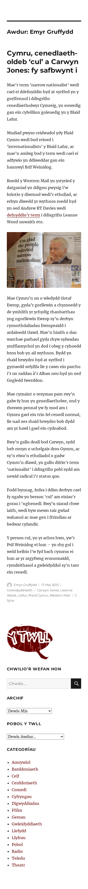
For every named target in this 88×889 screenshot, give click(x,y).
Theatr (18, 865)
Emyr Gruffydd (25, 585)
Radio (17, 851)
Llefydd (19, 830)
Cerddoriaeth (24, 782)
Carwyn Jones (48, 590)
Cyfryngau (22, 796)
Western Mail (60, 595)
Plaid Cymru (38, 595)
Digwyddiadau (25, 803)
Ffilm (17, 810)
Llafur (22, 595)
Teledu (18, 858)
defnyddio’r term (23, 215)
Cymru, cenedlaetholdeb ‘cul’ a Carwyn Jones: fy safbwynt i (42, 61)
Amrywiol (21, 762)
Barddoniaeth (25, 769)
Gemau (18, 817)
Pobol (17, 844)
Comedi (19, 789)
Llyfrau (18, 837)
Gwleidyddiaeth (20, 590)
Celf (15, 776)
